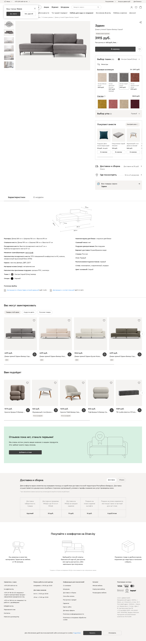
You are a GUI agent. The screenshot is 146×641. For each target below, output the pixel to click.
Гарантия (66, 603)
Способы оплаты (68, 596)
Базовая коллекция (105, 70)
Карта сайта (67, 607)
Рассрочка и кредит (69, 600)
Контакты (7, 613)
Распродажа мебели (99, 592)
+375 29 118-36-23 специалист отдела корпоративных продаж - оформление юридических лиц (15, 595)
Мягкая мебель (97, 585)
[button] (131, 7)
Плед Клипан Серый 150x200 (118, 144)
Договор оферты (69, 610)
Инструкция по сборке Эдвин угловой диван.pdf (23, 290)
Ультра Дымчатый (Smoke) (111, 85)
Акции (46, 7)
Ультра (100, 96)
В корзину (115, 49)
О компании (67, 585)
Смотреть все (131, 124)
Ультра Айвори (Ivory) (102, 84)
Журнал (54, 7)
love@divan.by (9, 589)
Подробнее (77, 633)
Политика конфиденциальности (73, 614)
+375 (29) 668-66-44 (10, 585)
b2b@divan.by (9, 606)
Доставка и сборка (69, 592)
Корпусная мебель (99, 589)
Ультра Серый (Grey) (124, 84)
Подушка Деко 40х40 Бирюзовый (103, 144)
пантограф (29, 252)
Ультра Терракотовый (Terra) (135, 85)
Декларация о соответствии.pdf (63, 290)
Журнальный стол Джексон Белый (133, 144)
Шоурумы (65, 7)
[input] (86, 7)
